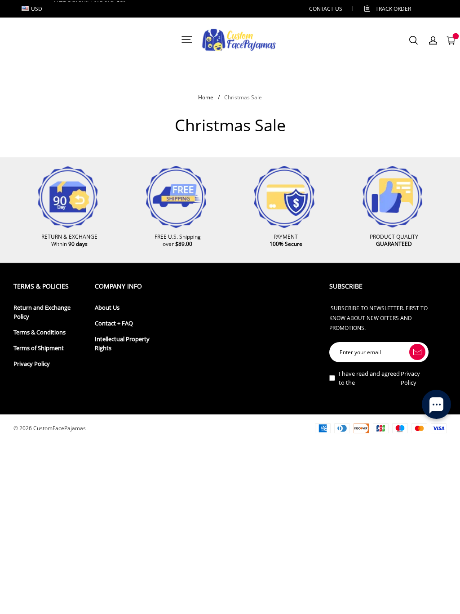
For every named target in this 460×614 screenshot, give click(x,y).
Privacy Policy (31, 364)
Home (205, 97)
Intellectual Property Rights (122, 343)
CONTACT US (325, 9)
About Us (107, 307)
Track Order (393, 9)
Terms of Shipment (38, 348)
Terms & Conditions (39, 332)
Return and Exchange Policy (42, 312)
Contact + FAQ (114, 323)
